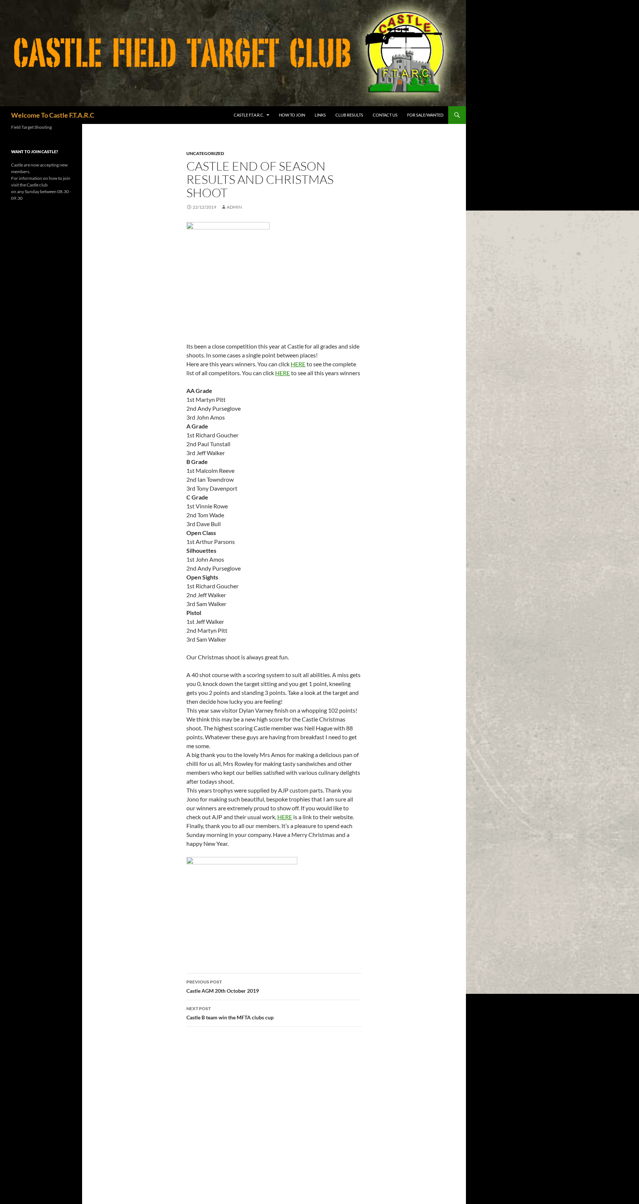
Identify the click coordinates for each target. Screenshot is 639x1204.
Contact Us (385, 114)
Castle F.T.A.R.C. (249, 114)
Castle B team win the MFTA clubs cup (230, 1013)
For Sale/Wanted (425, 114)
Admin (234, 207)
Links (320, 114)
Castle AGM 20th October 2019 (222, 986)
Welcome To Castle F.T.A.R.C (52, 115)
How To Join (292, 114)
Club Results (349, 114)
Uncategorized (205, 153)
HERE (298, 363)
